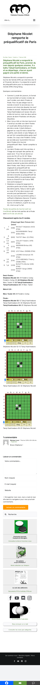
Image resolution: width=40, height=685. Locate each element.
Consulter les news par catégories (20, 630)
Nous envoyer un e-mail (20, 624)
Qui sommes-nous (11, 655)
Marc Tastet (8, 57)
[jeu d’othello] (21, 546)
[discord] (23, 598)
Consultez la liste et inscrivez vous (20, 541)
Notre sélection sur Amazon (20, 565)
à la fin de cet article (14, 214)
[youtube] (16, 598)
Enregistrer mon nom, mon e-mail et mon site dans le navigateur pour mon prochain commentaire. (19, 499)
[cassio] (21, 521)
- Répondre (13, 442)
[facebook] (10, 598)
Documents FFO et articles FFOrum (19, 591)
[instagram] (29, 598)
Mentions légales (24, 655)
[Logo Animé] (20, 603)
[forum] (21, 571)
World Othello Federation (20, 619)
